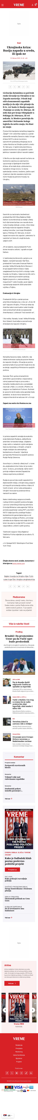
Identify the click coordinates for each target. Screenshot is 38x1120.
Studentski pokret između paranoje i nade (13, 790)
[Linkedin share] (27, 86)
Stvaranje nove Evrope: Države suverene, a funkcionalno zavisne (23, 739)
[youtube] (16, 1073)
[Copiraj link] (23, 86)
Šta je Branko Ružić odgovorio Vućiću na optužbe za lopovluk (22, 684)
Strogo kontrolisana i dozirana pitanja (18, 890)
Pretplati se (12, 870)
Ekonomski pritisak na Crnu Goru (17, 900)
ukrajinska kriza (29, 579)
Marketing (19, 1052)
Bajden (6, 576)
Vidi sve (7, 799)
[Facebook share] (10, 86)
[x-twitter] (11, 1073)
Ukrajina (19, 579)
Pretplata (19, 1048)
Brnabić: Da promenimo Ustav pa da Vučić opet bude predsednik (19, 639)
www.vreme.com (18, 563)
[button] (5, 1010)
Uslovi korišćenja (19, 1055)
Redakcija (19, 1045)
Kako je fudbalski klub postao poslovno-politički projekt (18, 861)
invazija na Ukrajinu (17, 576)
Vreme (13, 1081)
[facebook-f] (7, 1073)
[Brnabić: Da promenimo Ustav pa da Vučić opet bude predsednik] (19, 663)
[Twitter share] (14, 86)
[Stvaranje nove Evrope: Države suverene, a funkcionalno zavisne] (7, 737)
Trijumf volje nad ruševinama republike (15, 778)
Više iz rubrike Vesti (19, 623)
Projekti (19, 1062)
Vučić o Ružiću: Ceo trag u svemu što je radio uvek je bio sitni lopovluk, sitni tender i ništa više (23, 704)
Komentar (19, 756)
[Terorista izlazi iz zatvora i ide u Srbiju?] (7, 722)
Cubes (29, 1081)
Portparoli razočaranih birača (15, 766)
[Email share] (19, 86)
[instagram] (21, 1073)
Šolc (14, 579)
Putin (31, 576)
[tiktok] (26, 1073)
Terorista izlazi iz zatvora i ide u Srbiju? (22, 723)
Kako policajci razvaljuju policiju (16, 880)
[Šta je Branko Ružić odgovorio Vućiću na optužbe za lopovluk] (7, 682)
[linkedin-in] (31, 1073)
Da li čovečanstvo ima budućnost (14, 910)
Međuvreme (25, 605)
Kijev (27, 576)
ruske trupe (7, 579)
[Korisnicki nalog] (32, 5)
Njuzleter (19, 1058)
